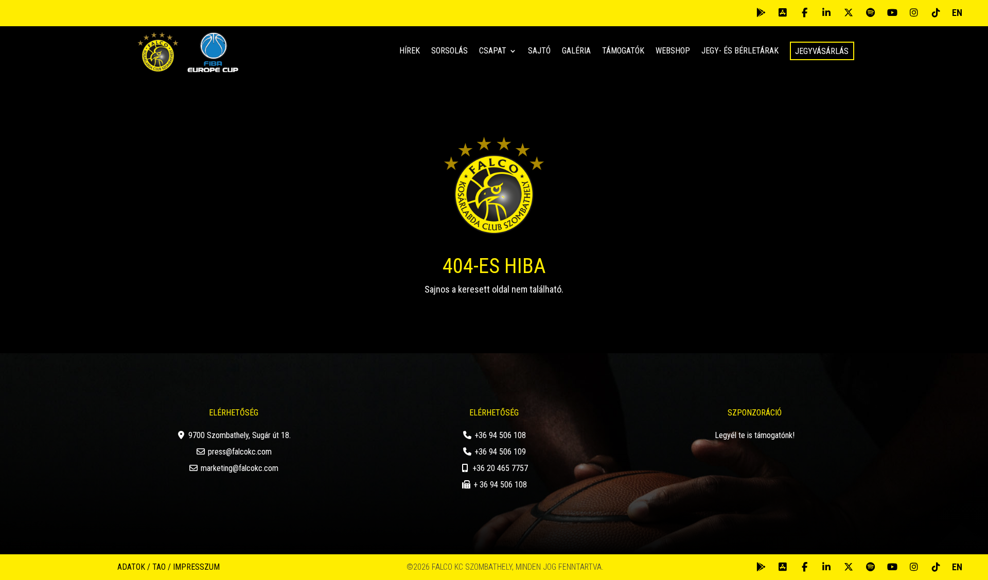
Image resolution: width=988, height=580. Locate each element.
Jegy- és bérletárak (740, 51)
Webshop (673, 51)
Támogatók (623, 51)
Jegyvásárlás (822, 51)
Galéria (576, 51)
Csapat (492, 51)
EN (957, 12)
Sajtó (539, 51)
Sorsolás (449, 51)
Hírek (409, 51)
